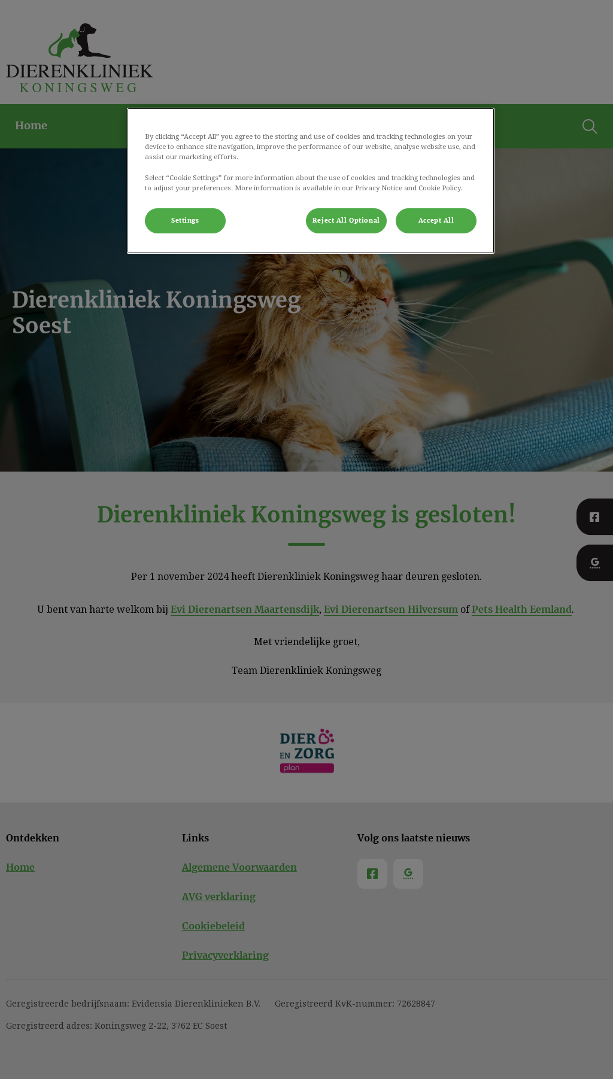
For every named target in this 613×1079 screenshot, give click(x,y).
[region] (310, 180)
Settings (185, 220)
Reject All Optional (346, 220)
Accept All (436, 220)
